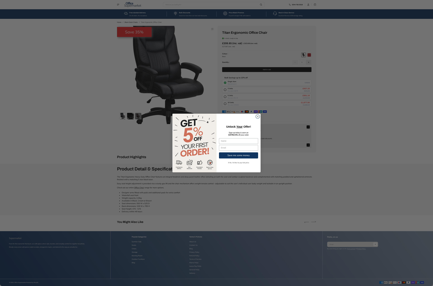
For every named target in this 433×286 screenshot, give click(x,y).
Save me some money (238, 155)
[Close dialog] (258, 117)
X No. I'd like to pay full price (238, 163)
